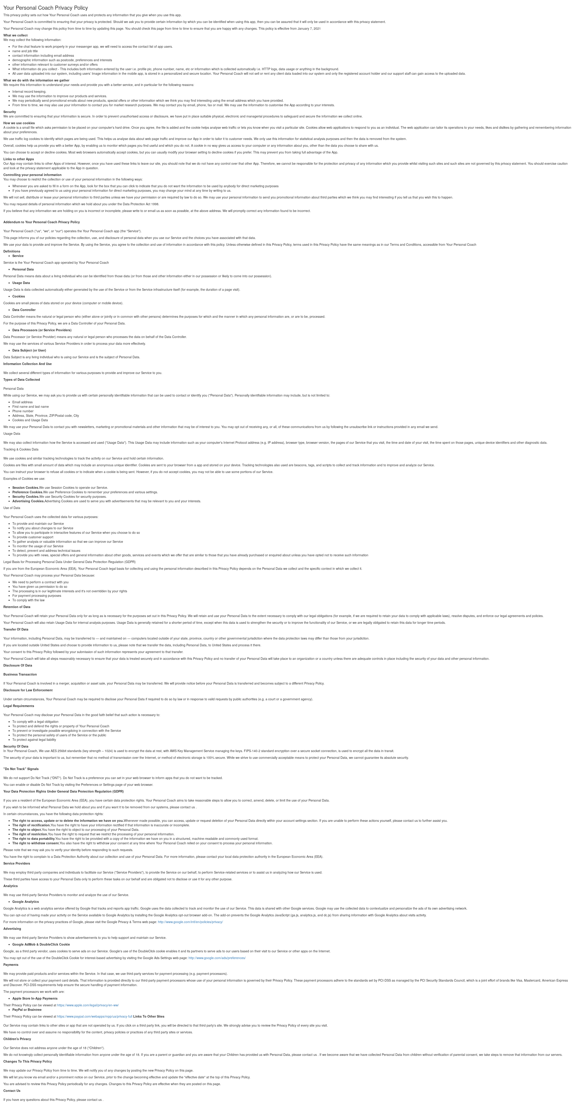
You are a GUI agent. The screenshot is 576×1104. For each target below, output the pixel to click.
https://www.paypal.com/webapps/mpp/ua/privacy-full (94, 1016)
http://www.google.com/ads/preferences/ (217, 957)
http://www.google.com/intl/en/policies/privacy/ (190, 921)
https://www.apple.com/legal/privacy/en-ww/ (88, 1005)
